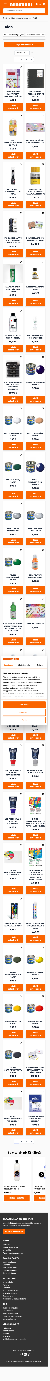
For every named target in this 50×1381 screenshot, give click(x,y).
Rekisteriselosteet (10, 1313)
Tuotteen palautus (10, 1308)
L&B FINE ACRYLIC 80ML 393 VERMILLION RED (13, 772)
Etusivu (5, 18)
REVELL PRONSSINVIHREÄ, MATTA (13, 974)
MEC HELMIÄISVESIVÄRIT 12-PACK (13, 142)
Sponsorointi (8, 1296)
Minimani (6, 1245)
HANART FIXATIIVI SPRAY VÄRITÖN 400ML (13, 289)
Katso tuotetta (16, 1198)
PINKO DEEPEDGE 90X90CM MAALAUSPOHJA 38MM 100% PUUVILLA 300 (35, 874)
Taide (35, 18)
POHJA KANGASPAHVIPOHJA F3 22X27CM (13, 1118)
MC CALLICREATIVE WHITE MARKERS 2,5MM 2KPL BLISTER (13, 240)
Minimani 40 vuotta (10, 1268)
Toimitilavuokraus (10, 1293)
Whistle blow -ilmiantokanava (14, 1299)
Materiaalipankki (9, 1319)
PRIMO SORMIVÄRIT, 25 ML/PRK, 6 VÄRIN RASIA (35, 926)
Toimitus (6, 1336)
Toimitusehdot (9, 1331)
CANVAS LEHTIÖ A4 (35, 624)
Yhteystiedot (8, 1282)
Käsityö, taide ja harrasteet (21, 18)
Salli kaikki (24, 705)
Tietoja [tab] (39, 665)
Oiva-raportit (8, 1311)
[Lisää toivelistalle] (21, 67)
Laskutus (6, 1288)
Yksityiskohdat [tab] (24, 665)
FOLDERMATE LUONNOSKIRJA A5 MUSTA (35, 94)
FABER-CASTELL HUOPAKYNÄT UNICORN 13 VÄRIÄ (13, 94)
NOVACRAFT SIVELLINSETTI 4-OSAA (13, 191)
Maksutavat (8, 1334)
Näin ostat (7, 1328)
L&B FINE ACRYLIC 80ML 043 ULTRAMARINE (13, 821)
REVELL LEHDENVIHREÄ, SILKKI (13, 577)
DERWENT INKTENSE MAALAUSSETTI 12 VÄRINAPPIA (35, 1070)
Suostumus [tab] (8, 665)
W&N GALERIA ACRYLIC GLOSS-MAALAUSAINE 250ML (35, 191)
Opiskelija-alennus (10, 1270)
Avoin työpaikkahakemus (13, 1253)
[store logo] (20, 4)
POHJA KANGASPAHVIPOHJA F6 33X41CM (13, 872)
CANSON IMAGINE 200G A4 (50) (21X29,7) (35, 1118)
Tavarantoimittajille (10, 1291)
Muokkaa (23, 712)
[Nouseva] (32, 52)
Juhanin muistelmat (10, 1247)
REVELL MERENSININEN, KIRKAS (35, 482)
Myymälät (7, 1250)
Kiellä (24, 720)
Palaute (6, 1285)
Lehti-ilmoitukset (9, 1262)
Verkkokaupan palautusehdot (14, 1339)
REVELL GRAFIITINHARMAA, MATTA (13, 1070)
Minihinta (6, 1265)
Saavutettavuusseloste (12, 1316)
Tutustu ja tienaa (9, 1273)
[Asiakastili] (40, 4)
